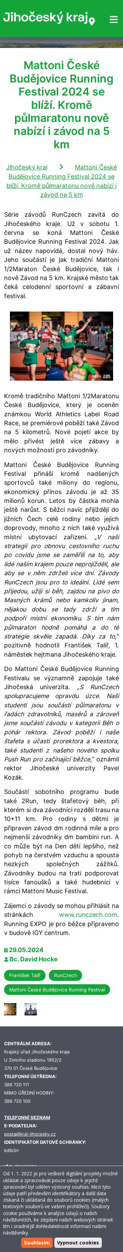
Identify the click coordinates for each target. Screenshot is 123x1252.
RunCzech (65, 975)
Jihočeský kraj (26, 167)
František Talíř (24, 975)
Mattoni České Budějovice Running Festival (57, 989)
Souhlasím (37, 1242)
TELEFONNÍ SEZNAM (27, 1117)
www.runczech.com (88, 914)
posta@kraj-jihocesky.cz (30, 1134)
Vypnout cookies (78, 1242)
